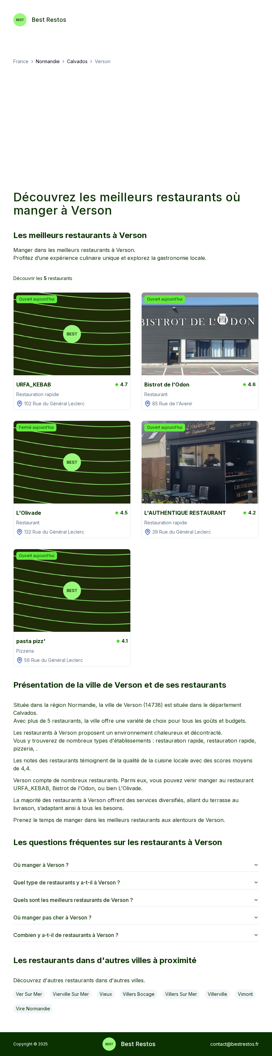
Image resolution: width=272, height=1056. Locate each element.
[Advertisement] (136, 127)
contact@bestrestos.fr (234, 1044)
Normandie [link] (48, 61)
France (21, 61)
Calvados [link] (77, 61)
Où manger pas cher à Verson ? (52, 917)
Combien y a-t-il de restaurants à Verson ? (65, 935)
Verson (102, 61)
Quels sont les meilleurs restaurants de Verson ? (73, 900)
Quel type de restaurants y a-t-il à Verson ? (66, 882)
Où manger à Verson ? (41, 865)
